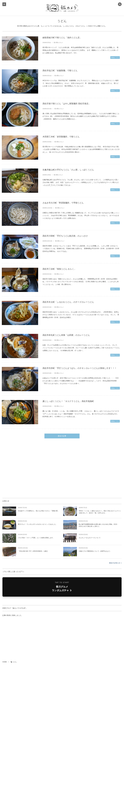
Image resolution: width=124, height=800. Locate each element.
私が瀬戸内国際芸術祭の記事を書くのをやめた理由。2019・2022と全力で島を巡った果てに (98, 525)
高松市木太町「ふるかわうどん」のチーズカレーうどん (68, 302)
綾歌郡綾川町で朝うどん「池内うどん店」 (62, 37)
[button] (120, 4)
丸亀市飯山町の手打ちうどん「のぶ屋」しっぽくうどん (68, 170)
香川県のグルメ (58, 42)
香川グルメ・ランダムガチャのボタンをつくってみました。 (37, 524)
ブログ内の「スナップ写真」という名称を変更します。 (36, 538)
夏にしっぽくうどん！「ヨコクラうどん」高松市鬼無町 (68, 401)
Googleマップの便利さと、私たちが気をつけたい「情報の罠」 (38, 511)
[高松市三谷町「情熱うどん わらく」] (20, 280)
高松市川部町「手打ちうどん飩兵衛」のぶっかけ (65, 236)
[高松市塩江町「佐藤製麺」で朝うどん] (20, 81)
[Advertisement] (62, 469)
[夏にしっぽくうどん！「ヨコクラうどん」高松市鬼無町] (20, 412)
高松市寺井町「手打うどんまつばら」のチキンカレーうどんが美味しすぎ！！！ (80, 368)
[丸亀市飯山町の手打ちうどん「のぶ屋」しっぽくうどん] (20, 181)
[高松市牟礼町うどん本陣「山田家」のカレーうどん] (20, 346)
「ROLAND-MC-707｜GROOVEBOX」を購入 (33, 551)
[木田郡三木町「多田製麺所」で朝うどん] (20, 147)
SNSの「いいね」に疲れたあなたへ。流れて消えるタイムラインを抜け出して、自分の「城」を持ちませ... (100, 512)
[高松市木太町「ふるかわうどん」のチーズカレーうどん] (20, 313)
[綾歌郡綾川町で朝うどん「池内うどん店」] (20, 48)
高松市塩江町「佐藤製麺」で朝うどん (60, 70)
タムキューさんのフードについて (90, 538)
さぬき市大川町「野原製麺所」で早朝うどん (63, 203)
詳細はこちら (115, 57)
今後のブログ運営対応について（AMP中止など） (95, 551)
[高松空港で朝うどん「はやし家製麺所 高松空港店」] (20, 114)
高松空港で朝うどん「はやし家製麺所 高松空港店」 (66, 103)
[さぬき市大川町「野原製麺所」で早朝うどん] (20, 214)
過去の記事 (62, 436)
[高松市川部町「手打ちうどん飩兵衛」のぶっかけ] (20, 247)
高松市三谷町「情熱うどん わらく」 (59, 269)
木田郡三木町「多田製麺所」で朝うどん (61, 137)
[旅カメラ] (62, 8)
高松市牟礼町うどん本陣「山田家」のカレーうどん (66, 335)
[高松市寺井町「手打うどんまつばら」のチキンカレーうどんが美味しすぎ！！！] (20, 379)
